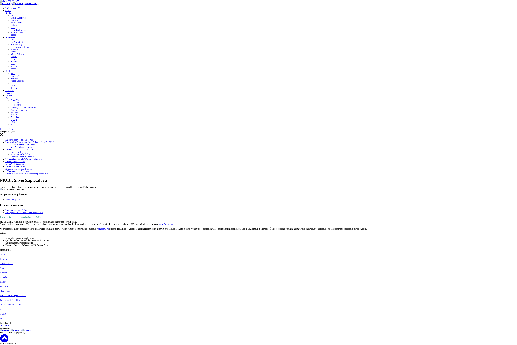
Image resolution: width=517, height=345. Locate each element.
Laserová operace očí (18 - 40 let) (19, 140)
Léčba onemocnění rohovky (17, 171)
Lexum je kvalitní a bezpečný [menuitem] (23, 107)
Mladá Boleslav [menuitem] (17, 23)
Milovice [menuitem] (14, 52)
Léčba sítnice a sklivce (15, 161)
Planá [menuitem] (13, 27)
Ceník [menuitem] (8, 10)
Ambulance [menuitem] (10, 37)
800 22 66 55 (13, 1)
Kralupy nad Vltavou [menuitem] (20, 47)
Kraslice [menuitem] (14, 49)
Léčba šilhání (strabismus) (16, 164)
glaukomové (103, 229)
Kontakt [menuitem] (14, 112)
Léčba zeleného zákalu (15, 166)
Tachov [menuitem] (14, 66)
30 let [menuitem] (13, 124)
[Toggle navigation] (38, 4)
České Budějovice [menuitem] (18, 18)
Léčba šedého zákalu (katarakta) (19, 149)
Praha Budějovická (13, 200)
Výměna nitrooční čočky (21, 147)
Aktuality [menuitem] (15, 102)
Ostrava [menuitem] (14, 25)
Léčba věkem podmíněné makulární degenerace (25, 159)
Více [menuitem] (7, 98)
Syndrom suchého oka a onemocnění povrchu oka (26, 174)
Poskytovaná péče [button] (13, 8)
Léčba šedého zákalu (20, 152)
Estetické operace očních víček (18, 169)
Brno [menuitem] (13, 15)
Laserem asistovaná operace (22, 157)
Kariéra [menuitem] (8, 95)
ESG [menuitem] (13, 122)
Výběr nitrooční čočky (20, 154)
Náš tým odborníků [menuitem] (19, 110)
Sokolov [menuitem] (14, 61)
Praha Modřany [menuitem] (17, 32)
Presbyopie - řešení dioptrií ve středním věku (24, 212)
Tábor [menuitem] (13, 35)
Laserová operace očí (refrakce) (18, 210)
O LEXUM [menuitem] (16, 105)
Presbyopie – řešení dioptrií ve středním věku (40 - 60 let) (29, 142)
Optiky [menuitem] (8, 71)
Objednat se (31, 3)
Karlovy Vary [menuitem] (16, 20)
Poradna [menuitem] (8, 93)
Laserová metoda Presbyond (23, 144)
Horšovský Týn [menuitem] (17, 42)
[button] (1, 135)
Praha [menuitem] (13, 59)
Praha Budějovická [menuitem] (19, 30)
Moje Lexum (5, 325)
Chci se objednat (7, 129)
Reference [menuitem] (9, 90)
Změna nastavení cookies (10, 305)
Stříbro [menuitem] (14, 64)
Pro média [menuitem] (15, 100)
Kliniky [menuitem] (8, 13)
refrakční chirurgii (166, 224)
